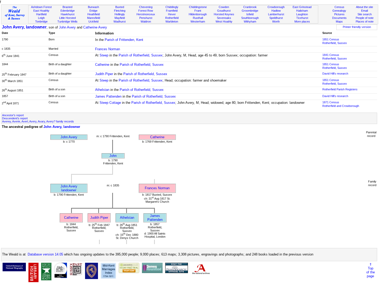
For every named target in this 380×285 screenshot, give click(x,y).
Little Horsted (67, 17)
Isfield (250, 14)
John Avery (67, 27)
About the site (364, 7)
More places (302, 21)
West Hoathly (224, 21)
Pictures (339, 14)
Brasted (67, 7)
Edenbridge (67, 10)
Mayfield (120, 17)
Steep (104, 55)
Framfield (172, 10)
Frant (197, 10)
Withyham (250, 21)
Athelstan (102, 90)
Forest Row (145, 10)
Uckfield (93, 21)
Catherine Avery (95, 27)
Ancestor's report (13, 115)
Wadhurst (119, 21)
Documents (339, 17)
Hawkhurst (67, 14)
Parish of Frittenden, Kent (124, 40)
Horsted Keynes (224, 14)
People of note (365, 17)
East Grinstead (302, 7)
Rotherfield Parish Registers (340, 89)
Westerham (198, 21)
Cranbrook (250, 7)
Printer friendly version (357, 26)
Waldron (146, 21)
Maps (339, 21)
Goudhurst (224, 10)
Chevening (146, 7)
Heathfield (93, 14)
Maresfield (93, 17)
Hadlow (276, 10)
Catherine (102, 65)
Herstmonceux (145, 14)
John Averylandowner (68, 188)
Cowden (224, 7)
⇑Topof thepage (370, 270)
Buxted (119, 7)
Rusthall (198, 17)
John (113, 156)
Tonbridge (41, 21)
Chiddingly (171, 7)
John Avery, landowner (24, 27)
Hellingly (120, 14)
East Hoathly (41, 10)
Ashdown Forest (41, 7)
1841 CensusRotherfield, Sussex (334, 56)
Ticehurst (302, 17)
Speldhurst (276, 17)
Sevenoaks (224, 17)
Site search (365, 14)
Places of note (365, 21)
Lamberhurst (276, 14)
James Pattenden (108, 96)
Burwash (93, 7)
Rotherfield (172, 17)
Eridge (93, 10)
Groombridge (250, 10)
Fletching (119, 10)
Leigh (41, 17)
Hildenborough (198, 14)
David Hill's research (335, 73)
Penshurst (145, 17)
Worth (276, 21)
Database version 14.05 (45, 254)
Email (364, 10)
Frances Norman (107, 49)
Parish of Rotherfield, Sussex (141, 55)
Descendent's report (15, 118)
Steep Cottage (110, 103)
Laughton (302, 14)
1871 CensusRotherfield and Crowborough (340, 104)
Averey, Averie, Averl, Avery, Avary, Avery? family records (38, 121)
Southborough (250, 17)
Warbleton (171, 21)
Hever (172, 14)
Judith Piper (104, 74)
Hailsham (302, 10)
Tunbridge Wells (67, 21)
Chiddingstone (198, 7)
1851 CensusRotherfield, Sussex (334, 41)
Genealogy (339, 10)
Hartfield (41, 14)
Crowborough (276, 7)
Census (339, 7)
